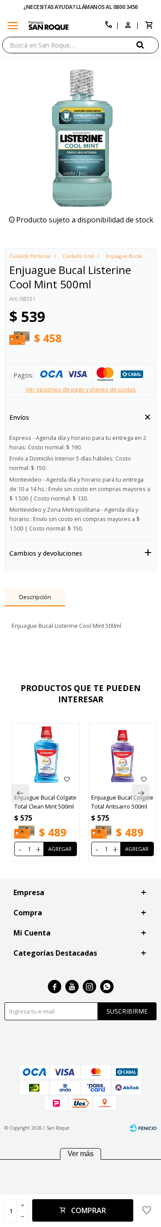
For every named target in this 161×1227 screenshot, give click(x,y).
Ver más (80, 1153)
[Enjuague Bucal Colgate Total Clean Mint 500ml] (45, 757)
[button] (147, 44)
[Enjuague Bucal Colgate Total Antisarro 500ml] (122, 757)
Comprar (88, 1210)
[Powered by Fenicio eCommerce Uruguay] (143, 1128)
